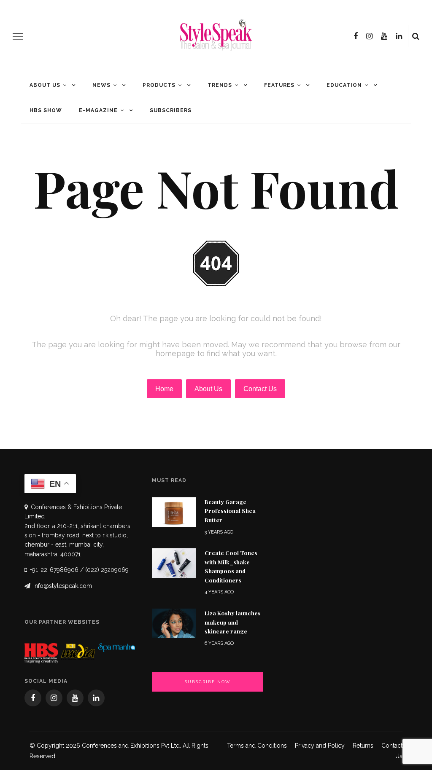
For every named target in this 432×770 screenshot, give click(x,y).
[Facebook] (355, 36)
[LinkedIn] (399, 36)
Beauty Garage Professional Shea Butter (230, 510)
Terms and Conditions (257, 745)
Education (344, 85)
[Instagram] (369, 36)
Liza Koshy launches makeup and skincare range (233, 622)
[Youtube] (384, 36)
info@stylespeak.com (62, 585)
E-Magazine (98, 110)
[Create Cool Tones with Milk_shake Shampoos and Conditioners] (174, 562)
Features (279, 85)
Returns (363, 745)
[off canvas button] (18, 36)
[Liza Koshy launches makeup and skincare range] (174, 623)
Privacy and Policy (320, 745)
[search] (416, 36)
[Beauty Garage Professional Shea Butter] (174, 511)
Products (159, 85)
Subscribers (171, 110)
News (101, 85)
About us (45, 85)
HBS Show (46, 110)
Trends (220, 85)
